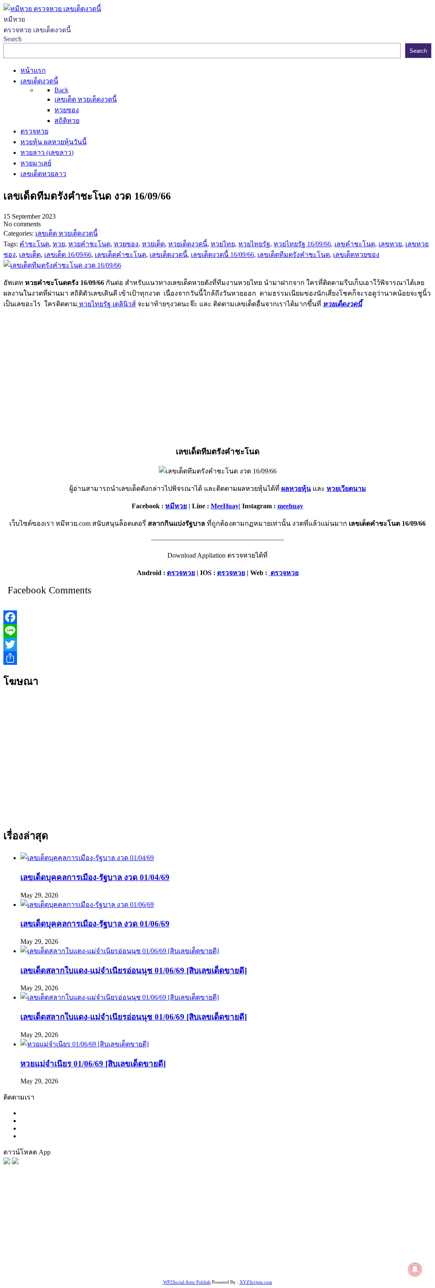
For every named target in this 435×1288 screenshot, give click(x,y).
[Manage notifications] (415, 1269)
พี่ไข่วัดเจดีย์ (201, 1235)
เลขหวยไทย (359, 1224)
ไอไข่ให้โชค (332, 1256)
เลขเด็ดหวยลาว (80, 1235)
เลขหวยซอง (251, 1224)
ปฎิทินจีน (366, 1256)
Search (12, 39)
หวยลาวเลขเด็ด (128, 1235)
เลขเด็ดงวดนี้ (49, 1224)
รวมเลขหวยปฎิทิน (388, 1235)
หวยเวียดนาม (346, 488)
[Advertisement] (217, 375)
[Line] (217, 631)
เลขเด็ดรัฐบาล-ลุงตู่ (161, 1256)
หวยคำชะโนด (241, 1235)
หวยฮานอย (384, 1246)
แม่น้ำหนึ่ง (323, 1246)
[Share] (217, 658)
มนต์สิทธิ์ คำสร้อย (290, 1235)
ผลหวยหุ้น (296, 488)
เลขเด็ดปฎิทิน (286, 1246)
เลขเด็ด (281, 1224)
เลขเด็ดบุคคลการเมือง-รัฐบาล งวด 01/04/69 (94, 877)
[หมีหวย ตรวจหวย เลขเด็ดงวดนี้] (52, 8)
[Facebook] (217, 617)
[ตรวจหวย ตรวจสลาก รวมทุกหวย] (15, 1161)
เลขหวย (220, 1224)
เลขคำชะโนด (339, 1235)
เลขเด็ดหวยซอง (317, 1224)
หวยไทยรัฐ (85, 1224)
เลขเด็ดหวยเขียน (107, 1256)
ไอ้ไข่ (276, 1256)
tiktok (258, 1256)
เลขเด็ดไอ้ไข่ (92, 1246)
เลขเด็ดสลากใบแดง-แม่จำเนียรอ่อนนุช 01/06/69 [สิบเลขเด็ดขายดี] (133, 970)
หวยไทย (115, 1224)
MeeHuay (225, 506)
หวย (159, 1224)
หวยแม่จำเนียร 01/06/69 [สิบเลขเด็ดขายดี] (93, 1063)
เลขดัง (388, 1224)
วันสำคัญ (353, 1246)
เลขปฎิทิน (249, 1246)
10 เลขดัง (299, 1256)
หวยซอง (15, 1224)
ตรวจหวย (181, 572)
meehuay (290, 506)
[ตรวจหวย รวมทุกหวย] (6, 1161)
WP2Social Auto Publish (187, 1282)
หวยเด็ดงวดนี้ (342, 304)
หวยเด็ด (140, 1224)
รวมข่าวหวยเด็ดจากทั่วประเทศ (158, 1246)
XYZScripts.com (256, 1282)
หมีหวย (176, 506)
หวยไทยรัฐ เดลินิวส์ (106, 304)
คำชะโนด (167, 1235)
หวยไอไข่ (219, 1246)
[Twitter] (217, 644)
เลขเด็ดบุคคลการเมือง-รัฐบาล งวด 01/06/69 (94, 923)
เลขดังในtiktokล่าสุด (220, 1256)
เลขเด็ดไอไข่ (62, 1256)
